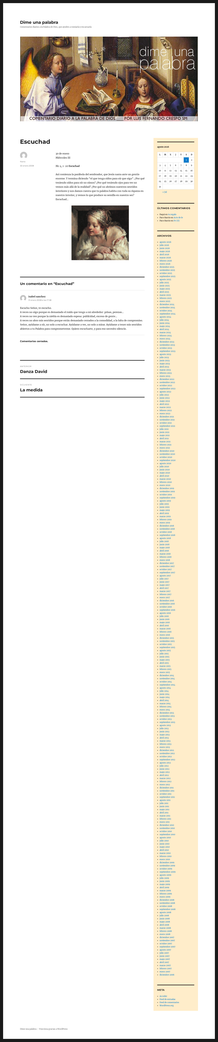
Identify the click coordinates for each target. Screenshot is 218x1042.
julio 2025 (164, 282)
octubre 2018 (166, 532)
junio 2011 (164, 806)
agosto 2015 (165, 650)
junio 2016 (165, 619)
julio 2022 (164, 395)
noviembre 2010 (167, 828)
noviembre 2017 (167, 566)
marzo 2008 (165, 928)
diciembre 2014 (167, 675)
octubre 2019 (166, 494)
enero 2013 (165, 747)
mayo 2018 (165, 547)
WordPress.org (167, 1005)
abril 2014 (164, 700)
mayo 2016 (165, 622)
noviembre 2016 (167, 604)
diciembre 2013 (167, 713)
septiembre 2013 (167, 722)
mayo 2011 (164, 809)
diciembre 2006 (167, 975)
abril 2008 (164, 925)
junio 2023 (165, 360)
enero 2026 (165, 264)
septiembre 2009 (168, 872)
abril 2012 (164, 775)
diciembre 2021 (167, 416)
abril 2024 (164, 329)
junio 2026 (165, 248)
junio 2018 (164, 544)
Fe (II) (177, 220)
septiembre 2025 (167, 276)
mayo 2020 (165, 473)
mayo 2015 (165, 660)
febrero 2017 (165, 594)
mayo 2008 (165, 922)
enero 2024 (165, 338)
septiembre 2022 (167, 388)
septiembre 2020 (167, 460)
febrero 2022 (166, 410)
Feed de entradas (167, 999)
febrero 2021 (165, 444)
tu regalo (172, 214)
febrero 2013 (165, 744)
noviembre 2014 (167, 678)
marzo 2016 (165, 628)
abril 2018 (164, 551)
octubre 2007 (166, 943)
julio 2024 (164, 320)
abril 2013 (164, 738)
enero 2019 (165, 522)
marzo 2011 (165, 816)
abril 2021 (164, 438)
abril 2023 (164, 367)
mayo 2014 (165, 697)
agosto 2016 (165, 613)
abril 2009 (164, 887)
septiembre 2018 (167, 535)
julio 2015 (164, 653)
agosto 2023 (165, 354)
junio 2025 (165, 285)
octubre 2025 (166, 273)
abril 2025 (164, 292)
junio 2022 (165, 398)
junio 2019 (165, 507)
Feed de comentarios (169, 1002)
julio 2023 (164, 357)
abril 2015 (164, 663)
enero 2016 (165, 635)
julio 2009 (164, 878)
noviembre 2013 (167, 716)
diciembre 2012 (167, 750)
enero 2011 (165, 822)
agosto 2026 (165, 242)
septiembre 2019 (167, 498)
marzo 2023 (165, 370)
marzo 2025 (165, 295)
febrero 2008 (166, 931)
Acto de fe (178, 217)
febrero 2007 (166, 968)
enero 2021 (165, 448)
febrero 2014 (165, 706)
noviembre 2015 (167, 641)
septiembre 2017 (167, 572)
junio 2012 (164, 769)
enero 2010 (165, 859)
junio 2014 (164, 694)
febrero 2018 (165, 557)
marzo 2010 (165, 853)
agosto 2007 (165, 950)
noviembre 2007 (167, 940)
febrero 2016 (166, 632)
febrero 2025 (166, 298)
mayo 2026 (165, 251)
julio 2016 (164, 616)
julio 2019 (164, 504)
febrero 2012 (165, 781)
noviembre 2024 (167, 307)
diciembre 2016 (167, 600)
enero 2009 (165, 897)
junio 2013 (164, 731)
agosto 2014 (165, 688)
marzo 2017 (165, 591)
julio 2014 (164, 691)
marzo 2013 (165, 741)
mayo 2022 (165, 401)
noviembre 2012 (167, 753)
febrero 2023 (166, 373)
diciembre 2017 (167, 563)
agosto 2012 (165, 763)
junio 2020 (165, 469)
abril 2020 (164, 476)
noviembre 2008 (167, 903)
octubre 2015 (166, 644)
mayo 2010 (165, 847)
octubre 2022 (166, 385)
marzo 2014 (165, 703)
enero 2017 (165, 597)
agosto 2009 (165, 875)
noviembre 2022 (167, 382)
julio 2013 (164, 728)
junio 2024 (165, 323)
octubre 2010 (166, 831)
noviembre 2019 (167, 491)
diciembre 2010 (167, 825)
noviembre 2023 (167, 345)
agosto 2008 (165, 912)
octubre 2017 (166, 569)
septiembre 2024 (167, 314)
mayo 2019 (165, 510)
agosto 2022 (165, 391)
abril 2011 (164, 812)
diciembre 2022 (167, 379)
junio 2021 (164, 432)
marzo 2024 (165, 332)
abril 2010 (164, 850)
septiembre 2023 (167, 351)
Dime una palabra (39, 22)
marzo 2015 (165, 666)
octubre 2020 (166, 457)
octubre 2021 (166, 423)
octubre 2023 (166, 348)
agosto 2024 (165, 317)
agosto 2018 (165, 538)
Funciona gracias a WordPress (53, 1029)
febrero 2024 (166, 335)
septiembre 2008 (167, 909)
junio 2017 (164, 582)
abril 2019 (164, 513)
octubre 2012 (166, 756)
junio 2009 (165, 881)
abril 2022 (164, 404)
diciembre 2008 (167, 900)
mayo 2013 (165, 734)
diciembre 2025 (167, 267)
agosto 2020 (165, 463)
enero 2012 (165, 784)
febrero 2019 (166, 519)
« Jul (165, 192)
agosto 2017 (165, 575)
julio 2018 (164, 541)
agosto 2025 (165, 279)
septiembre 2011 (167, 797)
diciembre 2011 (167, 787)
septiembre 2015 (167, 647)
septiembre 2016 (167, 610)
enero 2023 (165, 376)
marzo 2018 (165, 554)
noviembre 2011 (167, 791)
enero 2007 (165, 971)
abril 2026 (164, 254)
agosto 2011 (165, 800)
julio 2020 (164, 466)
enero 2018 (165, 560)
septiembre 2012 (167, 759)
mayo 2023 (165, 363)
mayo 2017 (165, 585)
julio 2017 (164, 579)
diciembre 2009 (167, 862)
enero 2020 (165, 485)
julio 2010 (164, 840)
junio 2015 (164, 657)
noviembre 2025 (167, 270)
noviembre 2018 (167, 529)
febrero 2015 (165, 669)
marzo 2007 (165, 965)
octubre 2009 (166, 869)
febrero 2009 (166, 893)
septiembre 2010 (167, 834)
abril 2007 (164, 962)
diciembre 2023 (167, 342)
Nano (22, 161)
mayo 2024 (165, 326)
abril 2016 (164, 625)
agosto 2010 (165, 837)
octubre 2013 (166, 719)
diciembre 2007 (167, 937)
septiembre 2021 (167, 426)
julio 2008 (164, 915)
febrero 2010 (165, 856)
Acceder (163, 996)
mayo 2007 (165, 959)
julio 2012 (164, 766)
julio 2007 (164, 953)
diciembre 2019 (167, 488)
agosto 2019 (165, 501)
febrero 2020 (166, 482)
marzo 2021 (165, 441)
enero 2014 (165, 710)
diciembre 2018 (167, 526)
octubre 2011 (165, 794)
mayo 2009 (165, 884)
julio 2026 (164, 245)
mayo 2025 (165, 289)
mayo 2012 (165, 772)
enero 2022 (165, 413)
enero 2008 (165, 934)
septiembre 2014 (167, 685)
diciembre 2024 (167, 304)
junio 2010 (164, 844)
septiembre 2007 (167, 946)
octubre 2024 (166, 310)
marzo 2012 (165, 778)
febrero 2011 (165, 819)
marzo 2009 (165, 890)
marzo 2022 (165, 407)
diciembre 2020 (167, 451)
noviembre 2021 (167, 420)
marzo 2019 (165, 516)
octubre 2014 (166, 681)
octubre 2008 (166, 906)
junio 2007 (165, 956)
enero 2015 (165, 672)
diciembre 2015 (167, 638)
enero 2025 (165, 301)
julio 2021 (164, 429)
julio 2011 (164, 803)
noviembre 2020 (167, 454)
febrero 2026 (166, 261)
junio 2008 (165, 918)
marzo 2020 (165, 479)
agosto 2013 (165, 725)
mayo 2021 (165, 435)
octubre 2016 (166, 607)
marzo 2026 (165, 257)
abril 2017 (164, 588)
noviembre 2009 (167, 865)
